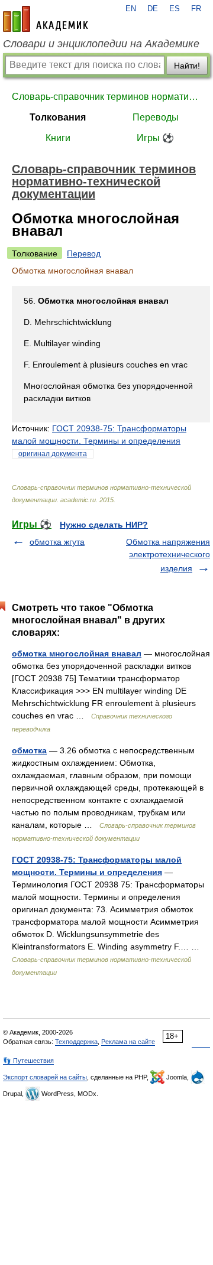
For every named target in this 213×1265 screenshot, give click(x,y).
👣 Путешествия (28, 1060)
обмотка (29, 750)
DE (152, 9)
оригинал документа (52, 454)
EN (130, 9)
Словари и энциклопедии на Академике (101, 44)
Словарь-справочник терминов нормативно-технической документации (106, 97)
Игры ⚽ (155, 138)
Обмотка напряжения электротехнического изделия (168, 555)
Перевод (84, 253)
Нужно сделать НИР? (104, 524)
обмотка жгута (57, 542)
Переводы (156, 117)
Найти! (187, 65)
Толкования (58, 117)
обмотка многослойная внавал (76, 653)
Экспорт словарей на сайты (45, 1077)
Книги (58, 138)
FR (196, 9)
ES (174, 9)
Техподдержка (76, 1041)
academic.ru (45, 19)
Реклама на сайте (128, 1041)
